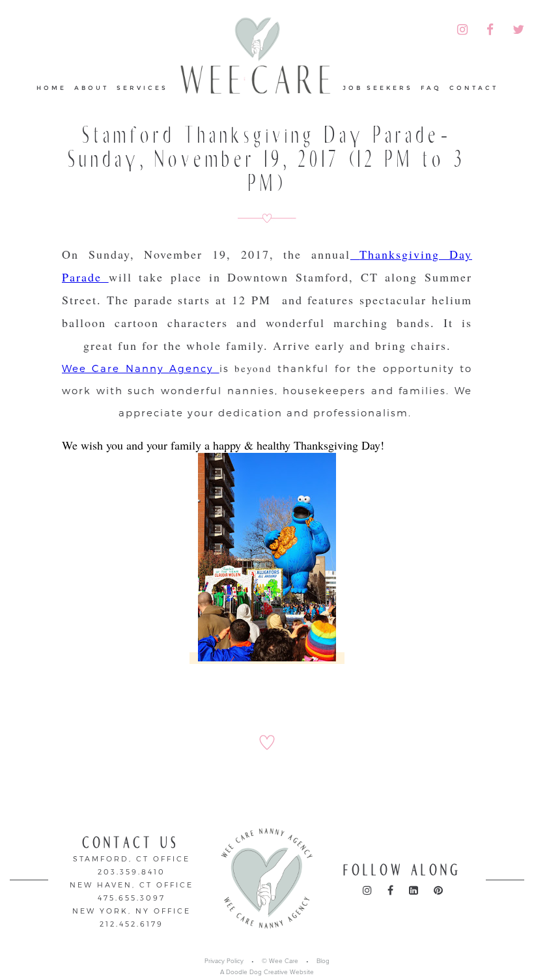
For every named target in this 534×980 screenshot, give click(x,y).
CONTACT (473, 87)
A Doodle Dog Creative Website (267, 972)
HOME (51, 87)
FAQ (431, 87)
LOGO (255, 62)
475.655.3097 (131, 897)
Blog (323, 961)
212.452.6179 (131, 923)
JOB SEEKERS (378, 87)
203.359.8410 (131, 871)
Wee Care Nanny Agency (140, 368)
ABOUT (91, 87)
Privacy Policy (224, 961)
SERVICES (142, 87)
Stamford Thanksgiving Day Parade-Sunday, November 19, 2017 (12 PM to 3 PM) (267, 159)
